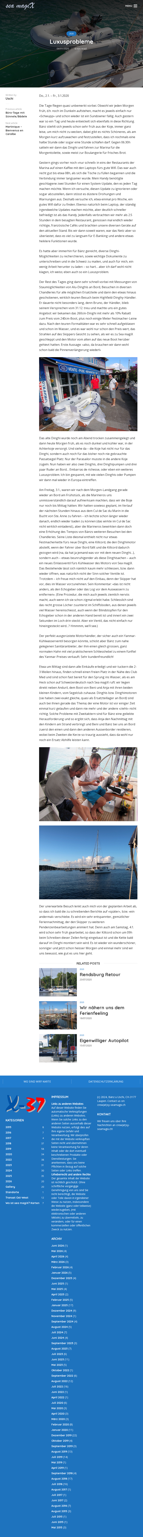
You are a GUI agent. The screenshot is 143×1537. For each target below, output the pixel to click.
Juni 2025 (57, 1283)
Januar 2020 (59, 1430)
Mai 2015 (56, 1527)
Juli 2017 (56, 1495)
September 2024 (62, 1321)
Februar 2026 (60, 1267)
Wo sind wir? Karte (37, 1081)
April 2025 (57, 1294)
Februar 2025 (60, 1300)
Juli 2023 (57, 1354)
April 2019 (57, 1468)
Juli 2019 (56, 1457)
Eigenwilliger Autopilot (104, 1040)
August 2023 (59, 1348)
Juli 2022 (57, 1386)
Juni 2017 (57, 1500)
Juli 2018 (56, 1484)
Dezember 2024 (61, 1310)
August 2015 (59, 1511)
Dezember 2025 (61, 1278)
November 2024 (61, 1316)
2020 (71, 33)
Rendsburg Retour (100, 974)
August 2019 (59, 1451)
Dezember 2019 (61, 1435)
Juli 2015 (57, 1516)
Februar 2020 (60, 1424)
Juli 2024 (57, 1332)
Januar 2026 (59, 1272)
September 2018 (62, 1473)
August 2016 (59, 1505)
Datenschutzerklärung (105, 1081)
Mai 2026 (57, 1251)
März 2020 (58, 1419)
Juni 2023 (57, 1359)
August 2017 (59, 1489)
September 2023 (62, 1343)
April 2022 (57, 1397)
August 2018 (59, 1478)
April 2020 (57, 1413)
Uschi (9, 98)
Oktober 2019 (60, 1440)
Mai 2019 (56, 1462)
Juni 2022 (57, 1392)
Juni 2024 (57, 1337)
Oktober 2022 (60, 1370)
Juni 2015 (57, 1522)
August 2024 (59, 1327)
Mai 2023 (57, 1365)
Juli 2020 (57, 1402)
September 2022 (62, 1375)
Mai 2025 (57, 1289)
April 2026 (57, 1256)
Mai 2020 (57, 1408)
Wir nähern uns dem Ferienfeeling (102, 1010)
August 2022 (59, 1381)
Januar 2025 (59, 1305)
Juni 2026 (57, 1245)
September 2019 (62, 1446)
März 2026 (58, 1262)
